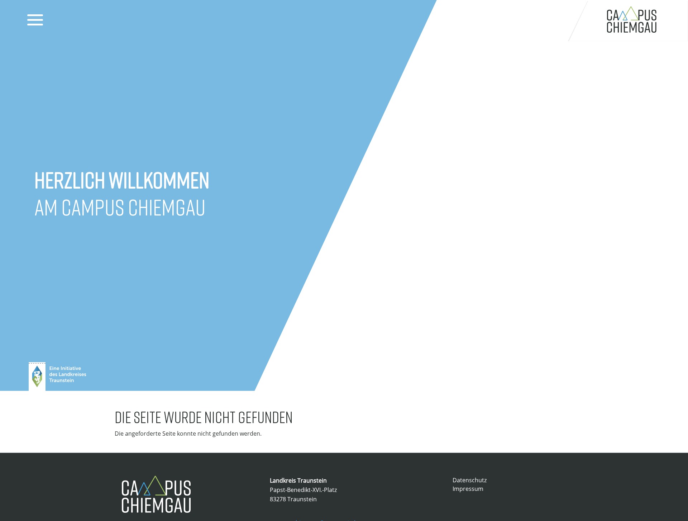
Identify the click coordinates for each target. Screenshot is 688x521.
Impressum (468, 489)
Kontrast (520, 21)
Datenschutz (470, 480)
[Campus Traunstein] (628, 20)
